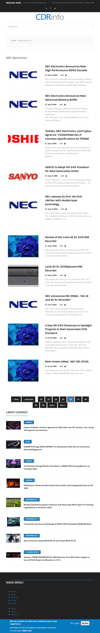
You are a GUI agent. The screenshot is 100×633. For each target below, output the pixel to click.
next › (52, 405)
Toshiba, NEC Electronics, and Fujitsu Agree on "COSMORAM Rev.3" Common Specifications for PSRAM (68, 134)
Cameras (29, 480)
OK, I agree (74, 623)
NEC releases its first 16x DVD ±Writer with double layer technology (63, 200)
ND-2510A (64, 373)
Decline (85, 623)
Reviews (14, 597)
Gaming (29, 422)
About (13, 603)
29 (36, 405)
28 (86, 399)
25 (63, 399)
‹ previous (28, 399)
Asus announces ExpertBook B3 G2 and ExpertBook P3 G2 (50, 540)
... (84, 373)
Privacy (14, 611)
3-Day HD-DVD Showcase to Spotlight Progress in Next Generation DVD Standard (68, 329)
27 (78, 399)
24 (56, 399)
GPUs (28, 442)
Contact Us (15, 614)
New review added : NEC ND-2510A (67, 361)
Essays (13, 600)
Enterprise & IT (32, 500)
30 (43, 405)
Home (13, 40)
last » (62, 405)
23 (48, 399)
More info (27, 630)
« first (16, 399)
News (13, 594)
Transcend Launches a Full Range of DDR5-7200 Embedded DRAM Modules (57, 524)
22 (41, 399)
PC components (32, 552)
